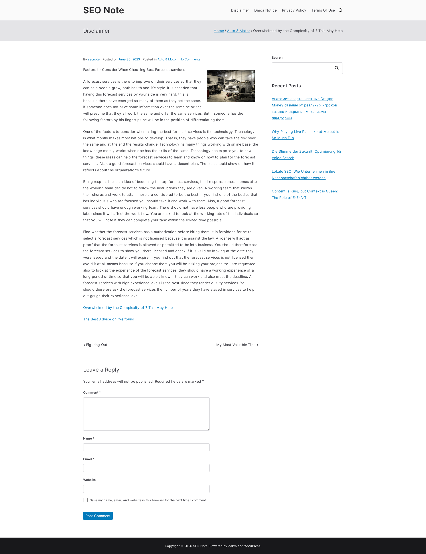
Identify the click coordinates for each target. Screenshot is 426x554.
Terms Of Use (323, 10)
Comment (92, 392)
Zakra (232, 546)
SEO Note (103, 10)
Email (88, 459)
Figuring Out (96, 344)
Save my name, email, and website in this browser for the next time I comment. (148, 500)
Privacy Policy (294, 10)
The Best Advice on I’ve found (108, 319)
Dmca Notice (265, 10)
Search (277, 57)
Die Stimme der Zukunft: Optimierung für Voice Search (306, 154)
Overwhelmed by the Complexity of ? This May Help (128, 307)
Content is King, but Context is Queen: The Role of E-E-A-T (305, 194)
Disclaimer (240, 10)
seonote (94, 59)
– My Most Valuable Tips (234, 344)
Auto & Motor (167, 59)
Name (89, 438)
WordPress (252, 546)
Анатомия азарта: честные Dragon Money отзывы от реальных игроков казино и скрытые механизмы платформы (304, 108)
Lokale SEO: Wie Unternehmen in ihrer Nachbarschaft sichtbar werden (304, 174)
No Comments (190, 59)
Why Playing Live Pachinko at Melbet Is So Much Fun (305, 134)
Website (89, 480)
